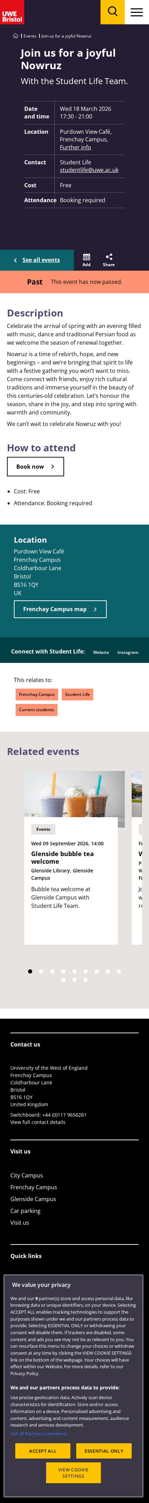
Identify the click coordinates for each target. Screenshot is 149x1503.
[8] (108, 971)
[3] (52, 971)
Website (101, 652)
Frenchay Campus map (55, 609)
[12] (85, 980)
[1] (30, 971)
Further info (75, 147)
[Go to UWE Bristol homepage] (15, 36)
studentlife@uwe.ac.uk (89, 170)
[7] (97, 971)
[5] (74, 971)
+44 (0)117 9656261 (64, 1114)
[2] (41, 971)
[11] (74, 980)
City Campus (26, 1175)
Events (30, 36)
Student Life (77, 694)
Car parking (25, 1211)
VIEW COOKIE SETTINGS (73, 1473)
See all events (41, 260)
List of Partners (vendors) (38, 1433)
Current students (36, 710)
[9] (119, 971)
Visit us (19, 1222)
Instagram (127, 652)
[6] (85, 971)
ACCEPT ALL (43, 1451)
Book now (30, 466)
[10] (63, 980)
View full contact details (37, 1122)
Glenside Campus (33, 1199)
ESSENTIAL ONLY (104, 1451)
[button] (86, 260)
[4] (63, 971)
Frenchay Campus (37, 694)
